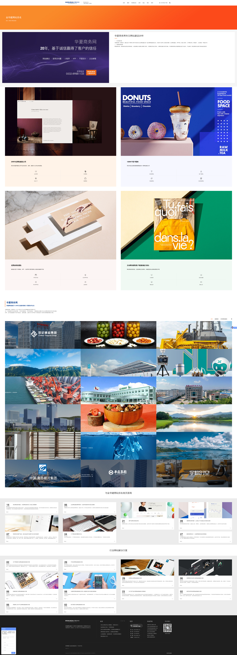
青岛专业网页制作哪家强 (105, 629)
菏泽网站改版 (111, 627)
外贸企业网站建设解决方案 (152, 626)
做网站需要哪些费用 (151, 637)
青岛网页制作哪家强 (117, 634)
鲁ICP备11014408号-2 (91, 653)
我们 (148, 2)
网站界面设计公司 (104, 636)
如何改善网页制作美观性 (152, 629)
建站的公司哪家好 (150, 635)
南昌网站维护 (109, 634)
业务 (139, 2)
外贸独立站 (133, 2)
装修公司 (67, 648)
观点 (144, 2)
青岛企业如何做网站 (151, 631)
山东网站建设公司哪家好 (152, 633)
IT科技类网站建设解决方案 (152, 628)
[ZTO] (118, 335)
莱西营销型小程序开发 (105, 631)
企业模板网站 (103, 634)
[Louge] (43, 446)
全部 (212, 319)
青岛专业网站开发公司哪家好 (106, 624)
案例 (128, 2)
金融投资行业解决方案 (151, 624)
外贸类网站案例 (224, 319)
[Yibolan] (194, 335)
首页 (124, 2)
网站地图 (170, 653)
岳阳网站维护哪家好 (114, 631)
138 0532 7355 (164, 2)
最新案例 (216, 319)
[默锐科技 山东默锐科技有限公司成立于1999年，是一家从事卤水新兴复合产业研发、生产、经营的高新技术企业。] (194, 418)
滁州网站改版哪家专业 (115, 629)
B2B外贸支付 (115, 624)
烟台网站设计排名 (104, 627)
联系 (152, 2)
